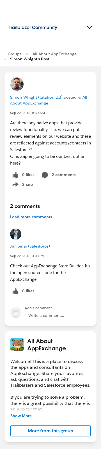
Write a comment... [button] (46, 315)
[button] (50, 430)
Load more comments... (32, 216)
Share (21, 185)
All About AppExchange (55, 53)
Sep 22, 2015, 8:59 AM (27, 112)
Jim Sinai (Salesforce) (30, 246)
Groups (14, 53)
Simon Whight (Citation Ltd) (36, 97)
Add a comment (38, 308)
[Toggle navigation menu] (89, 28)
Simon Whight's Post (29, 58)
